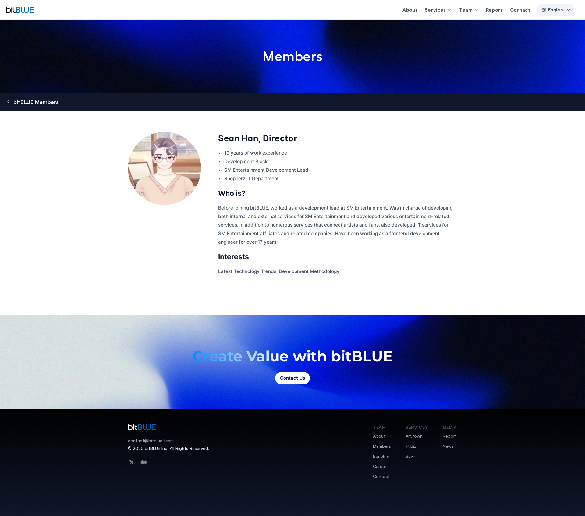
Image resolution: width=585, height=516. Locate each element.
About (409, 10)
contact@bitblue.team (151, 440)
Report (494, 10)
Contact (520, 10)
